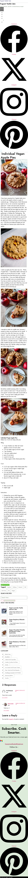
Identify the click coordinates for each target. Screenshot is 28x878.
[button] (2, 9)
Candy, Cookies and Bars (11, 662)
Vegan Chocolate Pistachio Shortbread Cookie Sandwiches (17, 631)
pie (9, 590)
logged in (11, 719)
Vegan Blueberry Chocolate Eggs (17, 642)
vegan (13, 590)
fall (25, 587)
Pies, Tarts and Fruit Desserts (12, 670)
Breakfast (7, 657)
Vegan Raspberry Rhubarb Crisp (16, 620)
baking (14, 587)
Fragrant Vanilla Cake (5, 1)
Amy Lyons (10, 703)
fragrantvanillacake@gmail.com (14, 744)
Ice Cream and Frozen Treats (12, 667)
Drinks (6, 665)
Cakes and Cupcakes (10, 659)
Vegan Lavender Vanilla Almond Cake (16, 608)
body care (7, 654)
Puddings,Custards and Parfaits (13, 673)
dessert (20, 587)
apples (9, 587)
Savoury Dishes (9, 675)
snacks (7, 678)
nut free (4, 590)
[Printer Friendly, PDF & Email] (5, 585)
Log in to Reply (4, 697)
